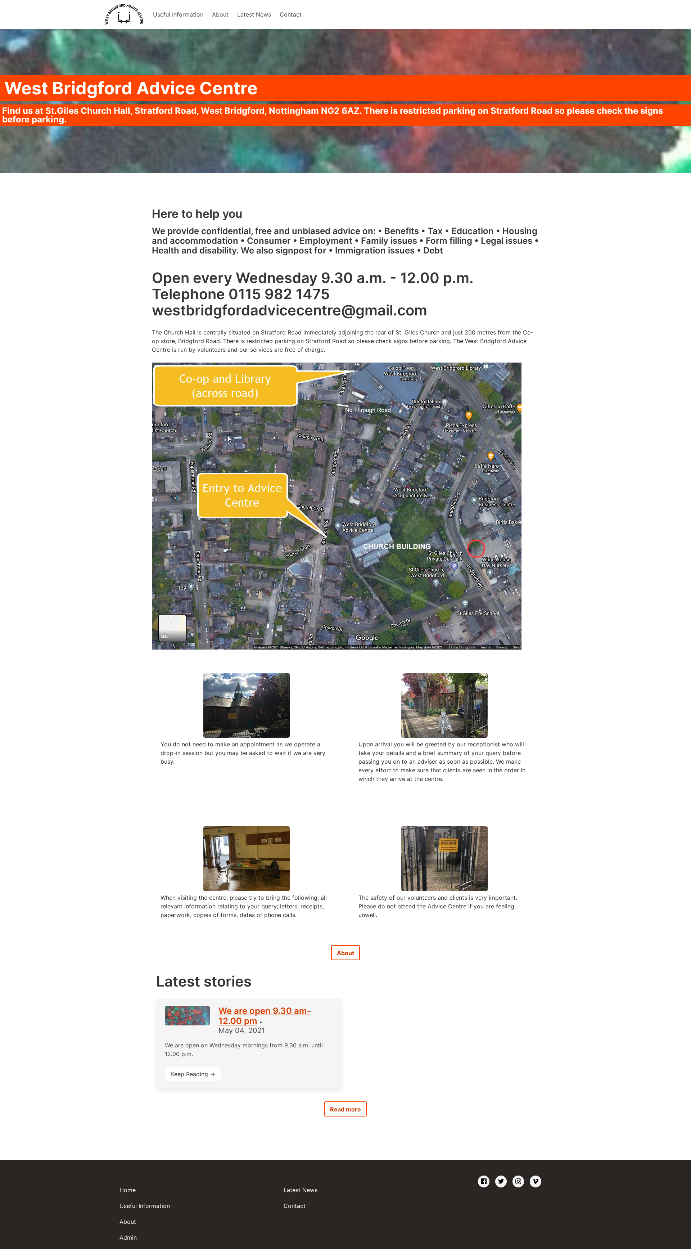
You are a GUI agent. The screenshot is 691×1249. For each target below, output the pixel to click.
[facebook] (483, 1181)
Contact (291, 14)
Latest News (254, 14)
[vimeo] (535, 1181)
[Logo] (124, 14)
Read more (345, 1109)
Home (127, 1190)
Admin (128, 1237)
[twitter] (501, 1181)
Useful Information (178, 14)
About (220, 14)
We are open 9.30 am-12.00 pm (264, 1016)
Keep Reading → (193, 1074)
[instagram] (518, 1181)
